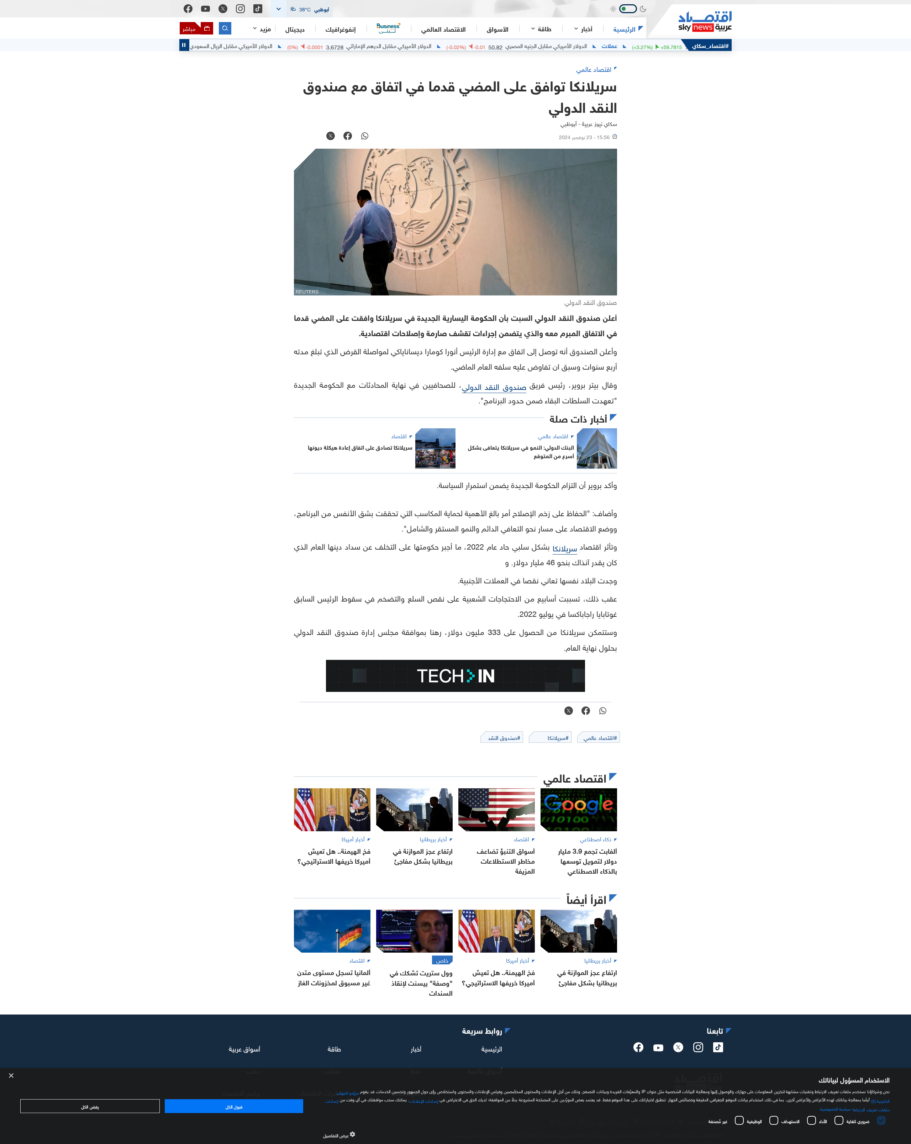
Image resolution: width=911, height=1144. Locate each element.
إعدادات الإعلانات (423, 1100)
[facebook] (638, 1049)
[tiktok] (718, 1049)
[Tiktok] (258, 8)
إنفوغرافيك (341, 28)
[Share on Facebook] (347, 136)
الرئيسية (625, 28)
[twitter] (678, 1049)
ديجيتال (295, 28)
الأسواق (498, 28)
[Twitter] (223, 8)
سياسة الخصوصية (835, 1108)
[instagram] (698, 1049)
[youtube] (658, 1049)
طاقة (334, 1048)
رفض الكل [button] (90, 1105)
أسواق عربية (244, 1048)
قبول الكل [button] (234, 1105)
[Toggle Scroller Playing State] (184, 45)
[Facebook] (188, 8)
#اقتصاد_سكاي (710, 45)
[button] (302, 8)
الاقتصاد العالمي (443, 28)
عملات (646, 45)
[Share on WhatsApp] (364, 136)
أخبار (416, 1048)
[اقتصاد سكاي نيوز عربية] (689, 21)
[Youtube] (205, 8)
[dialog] (455, 1106)
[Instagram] (240, 8)
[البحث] (225, 28)
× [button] (11, 1076)
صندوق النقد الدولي (494, 386)
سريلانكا (565, 547)
